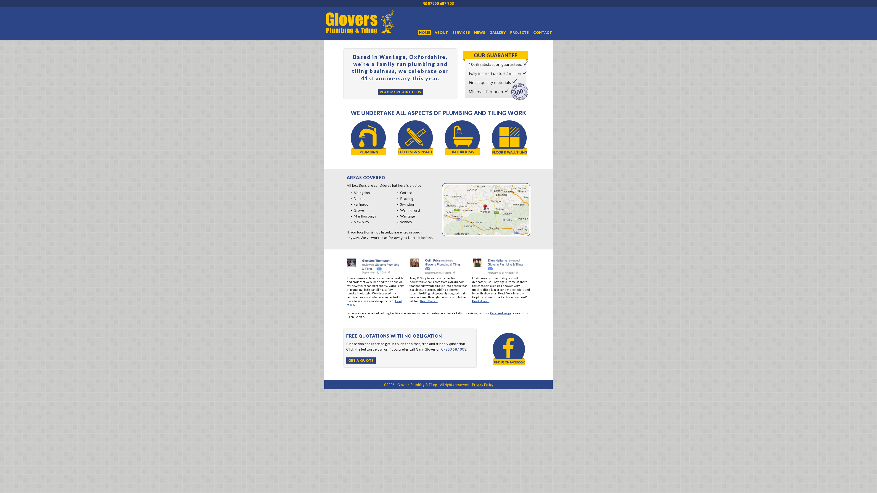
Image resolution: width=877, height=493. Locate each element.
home (424, 32)
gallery (497, 32)
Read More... (429, 301)
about (441, 32)
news (479, 32)
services (461, 32)
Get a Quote (361, 360)
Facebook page (500, 313)
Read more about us (400, 92)
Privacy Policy (483, 385)
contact (542, 32)
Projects (519, 32)
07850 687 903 (453, 349)
